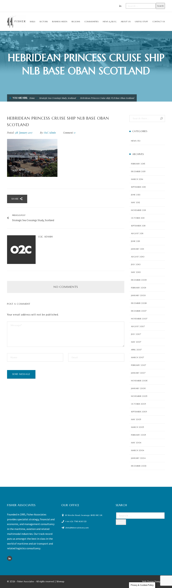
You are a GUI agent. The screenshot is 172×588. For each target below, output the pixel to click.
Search (161, 118)
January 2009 (138, 295)
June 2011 (135, 241)
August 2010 (137, 257)
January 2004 (138, 458)
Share (15, 198)
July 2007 (136, 334)
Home (32, 98)
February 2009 (138, 288)
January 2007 (138, 373)
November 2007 (139, 318)
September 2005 (139, 411)
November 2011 (138, 210)
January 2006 (138, 388)
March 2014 (137, 179)
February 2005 (138, 435)
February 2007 (138, 365)
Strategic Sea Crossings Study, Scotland (57, 98)
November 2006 (139, 380)
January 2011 (137, 249)
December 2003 (138, 466)
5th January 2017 (24, 132)
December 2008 (139, 303)
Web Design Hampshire (153, 581)
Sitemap (60, 581)
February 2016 (138, 164)
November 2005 (139, 396)
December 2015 (138, 171)
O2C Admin (50, 132)
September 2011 (138, 226)
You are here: (20, 98)
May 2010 (136, 272)
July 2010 (136, 264)
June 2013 (135, 195)
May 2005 (136, 419)
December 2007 (139, 311)
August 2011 (137, 233)
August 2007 (138, 326)
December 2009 (139, 280)
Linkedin (9, 558)
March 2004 (137, 450)
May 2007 (136, 342)
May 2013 (135, 202)
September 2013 (138, 187)
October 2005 (138, 404)
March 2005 (137, 427)
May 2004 (136, 442)
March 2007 (137, 357)
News (133, 141)
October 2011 (138, 218)
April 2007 (136, 349)
